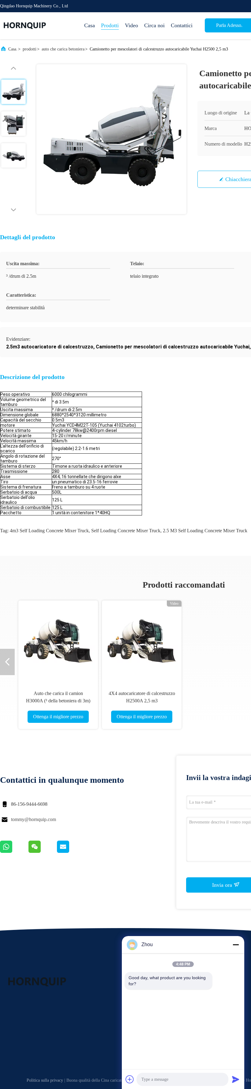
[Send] (236, 1079)
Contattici (182, 25)
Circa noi (154, 25)
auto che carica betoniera (63, 49)
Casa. (12, 49)
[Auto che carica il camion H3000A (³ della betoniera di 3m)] (58, 640)
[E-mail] (70, 851)
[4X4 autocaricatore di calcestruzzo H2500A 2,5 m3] (141, 640)
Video (131, 25)
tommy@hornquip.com (33, 819)
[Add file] (130, 1079)
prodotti (29, 49)
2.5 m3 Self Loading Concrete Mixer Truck (205, 530)
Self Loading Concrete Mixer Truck (125, 530)
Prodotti (110, 25)
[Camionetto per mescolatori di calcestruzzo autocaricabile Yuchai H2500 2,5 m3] (111, 139)
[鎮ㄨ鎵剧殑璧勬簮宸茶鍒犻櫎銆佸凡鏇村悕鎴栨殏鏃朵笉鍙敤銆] (14, 851)
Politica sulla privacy (45, 1080)
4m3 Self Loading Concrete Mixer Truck (49, 530)
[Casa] (24, 26)
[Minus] (235, 944)
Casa (89, 25)
